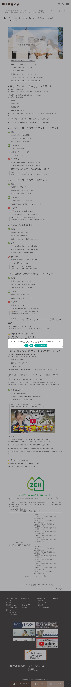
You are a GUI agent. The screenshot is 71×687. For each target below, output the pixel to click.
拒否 (31, 345)
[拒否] (62, 347)
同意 (26, 345)
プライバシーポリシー (41, 345)
